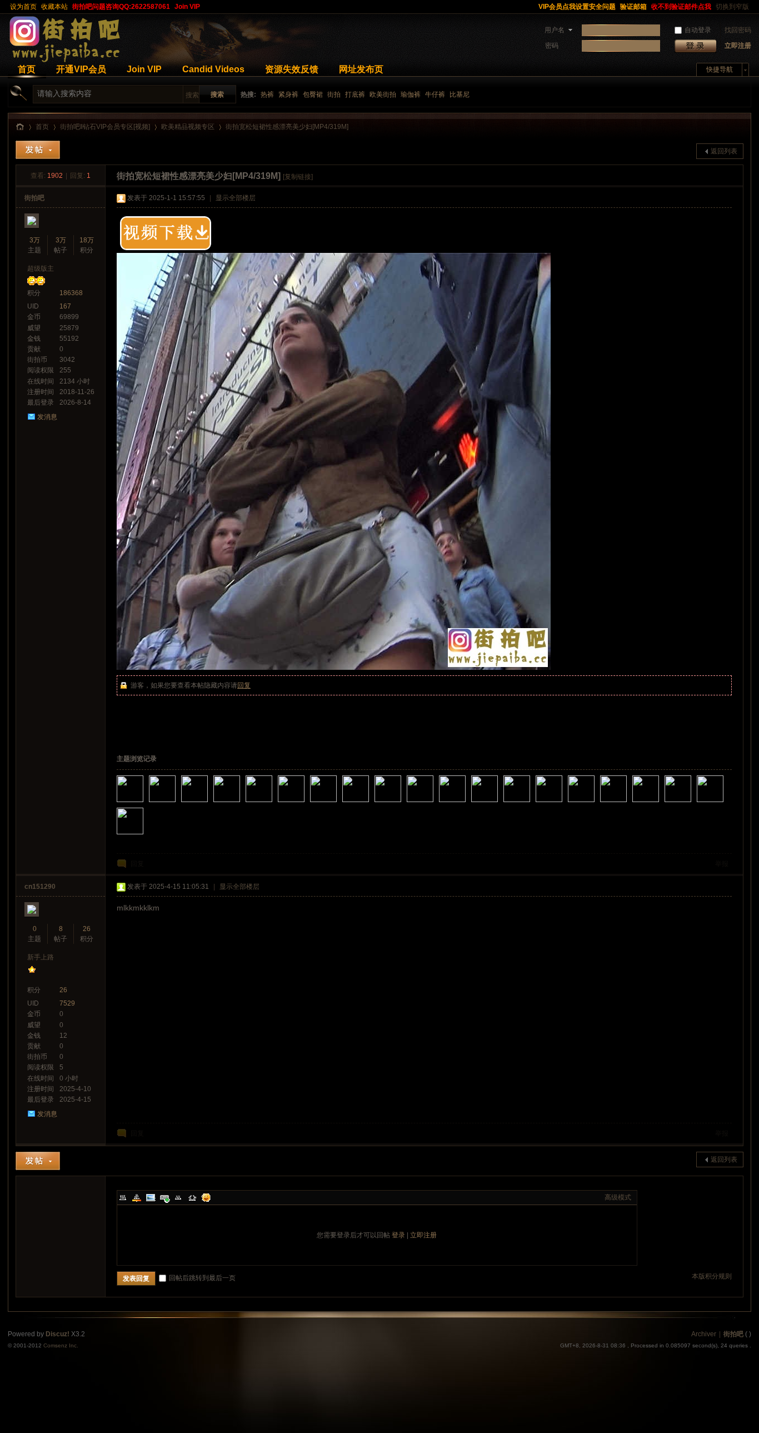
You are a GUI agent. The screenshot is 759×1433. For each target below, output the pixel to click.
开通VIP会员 (81, 69)
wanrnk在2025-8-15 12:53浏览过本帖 (370, 803)
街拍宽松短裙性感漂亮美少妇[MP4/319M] (287, 127)
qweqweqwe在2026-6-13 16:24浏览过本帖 (176, 803)
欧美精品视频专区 (187, 127)
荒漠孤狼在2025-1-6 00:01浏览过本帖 (692, 803)
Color (136, 1197)
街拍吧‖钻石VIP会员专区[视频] (105, 127)
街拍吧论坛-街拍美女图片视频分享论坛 (20, 127)
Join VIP (187, 7)
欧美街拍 (382, 94)
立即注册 (738, 45)
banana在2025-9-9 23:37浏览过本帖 (338, 803)
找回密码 (738, 30)
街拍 (334, 94)
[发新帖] (38, 150)
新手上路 (40, 957)
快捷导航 (719, 69)
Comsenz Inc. (60, 1345)
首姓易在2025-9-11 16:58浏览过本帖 (305, 803)
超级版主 (40, 268)
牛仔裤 (435, 94)
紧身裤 (288, 94)
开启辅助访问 (531, 6)
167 (65, 306)
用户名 (555, 30)
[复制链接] (298, 177)
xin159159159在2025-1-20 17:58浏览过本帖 (660, 803)
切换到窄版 (732, 7)
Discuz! (57, 1334)
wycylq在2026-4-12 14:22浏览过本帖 (209, 803)
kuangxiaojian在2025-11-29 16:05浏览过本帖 (273, 803)
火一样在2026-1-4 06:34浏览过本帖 (241, 803)
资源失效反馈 (291, 69)
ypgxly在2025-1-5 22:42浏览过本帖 (724, 803)
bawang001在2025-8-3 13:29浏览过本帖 (402, 803)
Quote (178, 1197)
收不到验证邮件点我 (681, 7)
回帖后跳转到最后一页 (202, 1278)
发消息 (47, 417)
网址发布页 (361, 69)
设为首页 (23, 7)
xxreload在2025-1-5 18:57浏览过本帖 (144, 835)
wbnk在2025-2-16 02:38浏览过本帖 (628, 803)
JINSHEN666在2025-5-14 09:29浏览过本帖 (467, 803)
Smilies (206, 1197)
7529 (67, 1003)
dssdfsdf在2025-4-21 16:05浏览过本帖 (531, 803)
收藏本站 (54, 7)
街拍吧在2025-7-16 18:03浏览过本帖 (434, 803)
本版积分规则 (712, 1276)
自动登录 (698, 30)
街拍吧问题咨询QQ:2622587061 (121, 7)
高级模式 (618, 1197)
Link (164, 1197)
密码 (551, 45)
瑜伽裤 (411, 94)
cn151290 (40, 886)
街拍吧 (34, 198)
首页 (27, 69)
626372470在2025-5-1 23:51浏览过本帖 (499, 803)
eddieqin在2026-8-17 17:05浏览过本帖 (144, 803)
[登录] (695, 45)
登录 (398, 1235)
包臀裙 (313, 94)
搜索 (192, 95)
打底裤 (355, 94)
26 (87, 929)
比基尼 (460, 94)
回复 (244, 685)
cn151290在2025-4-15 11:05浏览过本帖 (563, 803)
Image (150, 1197)
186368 (71, 293)
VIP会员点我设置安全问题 (577, 7)
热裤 (267, 94)
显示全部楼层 (236, 198)
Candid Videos (213, 69)
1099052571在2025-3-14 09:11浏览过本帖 (595, 803)
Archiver (703, 1334)
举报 (721, 864)
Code (192, 1197)
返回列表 (724, 151)
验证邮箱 (633, 7)
